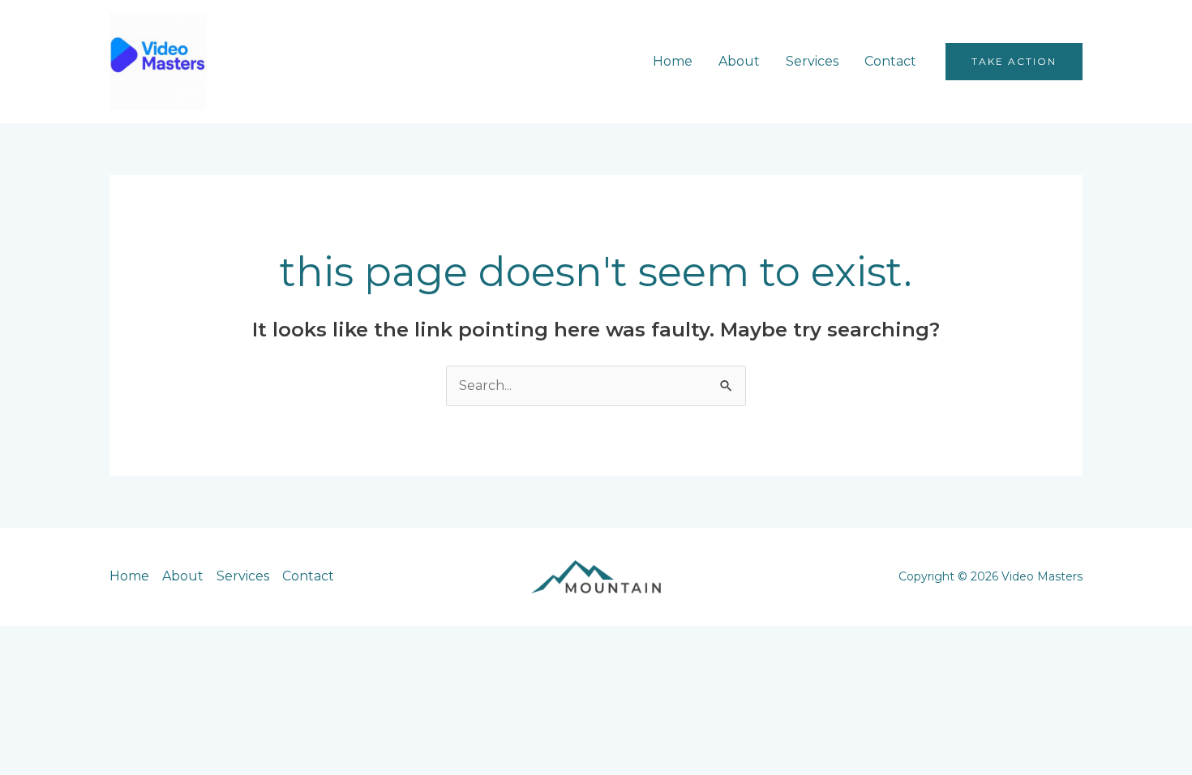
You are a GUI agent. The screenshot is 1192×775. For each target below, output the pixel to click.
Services (812, 61)
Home (672, 61)
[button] (1014, 61)
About (739, 61)
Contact (890, 61)
